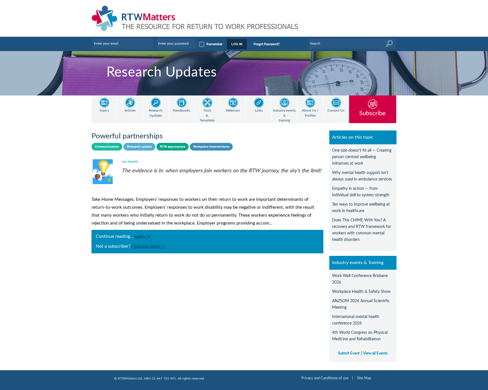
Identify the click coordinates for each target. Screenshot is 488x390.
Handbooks (181, 110)
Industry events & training (284, 115)
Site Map (364, 378)
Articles (130, 110)
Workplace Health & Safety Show (361, 291)
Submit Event (349, 353)
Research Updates (155, 113)
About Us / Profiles (310, 113)
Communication (107, 146)
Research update (139, 146)
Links (259, 110)
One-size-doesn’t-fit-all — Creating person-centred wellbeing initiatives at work (361, 156)
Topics (104, 110)
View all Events (375, 353)
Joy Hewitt (130, 161)
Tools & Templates (207, 115)
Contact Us (336, 110)
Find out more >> (149, 246)
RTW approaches (172, 146)
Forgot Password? (267, 44)
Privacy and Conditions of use (324, 378)
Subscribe (372, 113)
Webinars (233, 110)
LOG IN (236, 44)
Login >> (142, 236)
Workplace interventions (211, 146)
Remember (214, 44)
